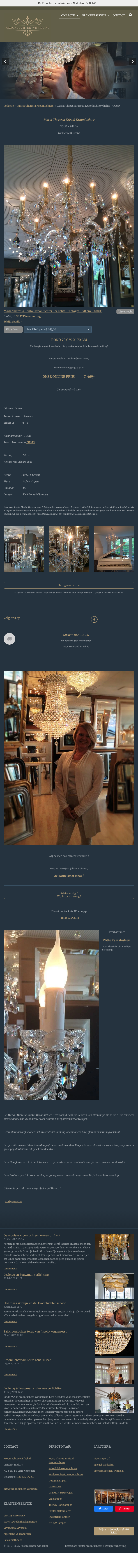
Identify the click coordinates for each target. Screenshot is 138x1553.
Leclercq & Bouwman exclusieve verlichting (33, 1388)
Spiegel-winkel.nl (104, 1464)
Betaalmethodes (13, 1540)
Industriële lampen (59, 1516)
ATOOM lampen (57, 1522)
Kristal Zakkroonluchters (63, 1468)
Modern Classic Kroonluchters (66, 1474)
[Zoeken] (130, 15)
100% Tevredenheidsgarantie (20, 1521)
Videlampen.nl (102, 1458)
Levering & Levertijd (15, 1527)
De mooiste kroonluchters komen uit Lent (32, 1235)
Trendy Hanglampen (60, 1504)
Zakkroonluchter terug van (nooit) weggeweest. (35, 1331)
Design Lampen (57, 1480)
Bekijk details (12, 321)
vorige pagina (13, 1201)
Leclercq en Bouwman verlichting (26, 1274)
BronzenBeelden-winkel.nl (109, 1470)
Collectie (9, 105)
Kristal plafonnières (60, 1510)
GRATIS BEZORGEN (14, 1515)
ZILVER (30, 442)
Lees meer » (10, 1268)
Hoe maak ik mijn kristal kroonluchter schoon (35, 1303)
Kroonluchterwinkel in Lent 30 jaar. (27, 1360)
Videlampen (55, 1498)
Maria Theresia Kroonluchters (35, 105)
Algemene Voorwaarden (17, 1533)
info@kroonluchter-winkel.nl (21, 1488)
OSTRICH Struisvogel (61, 1492)
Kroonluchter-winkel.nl (17, 1458)
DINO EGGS (55, 1486)
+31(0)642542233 (25, 1476)
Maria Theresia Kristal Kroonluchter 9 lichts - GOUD (88, 105)
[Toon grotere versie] (69, 226)
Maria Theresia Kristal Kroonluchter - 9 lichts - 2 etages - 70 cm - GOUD (53, 311)
